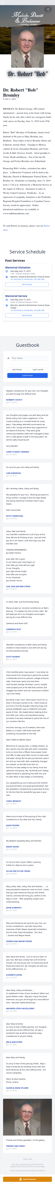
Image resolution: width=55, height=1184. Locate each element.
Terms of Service (34, 1166)
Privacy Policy (20, 1166)
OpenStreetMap (30, 1171)
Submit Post (27, 375)
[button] (27, 1117)
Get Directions (27, 284)
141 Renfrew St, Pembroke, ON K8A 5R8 (27, 279)
